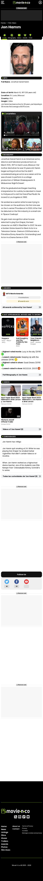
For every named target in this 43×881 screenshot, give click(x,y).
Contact (15, 829)
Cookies (25, 831)
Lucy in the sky (28, 352)
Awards (4, 844)
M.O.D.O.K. (27, 368)
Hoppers (5, 338)
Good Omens (29, 363)
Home (3, 23)
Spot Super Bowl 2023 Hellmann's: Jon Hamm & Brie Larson (32, 399)
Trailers (4, 841)
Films (3, 835)
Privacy (24, 828)
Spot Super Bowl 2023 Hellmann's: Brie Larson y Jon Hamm (11, 399)
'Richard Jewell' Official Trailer (7, 421)
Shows (4, 838)
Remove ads (22, 8)
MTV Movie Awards (14, 293)
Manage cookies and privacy (32, 833)
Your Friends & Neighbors (36, 339)
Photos (4, 847)
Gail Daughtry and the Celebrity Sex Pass (22, 341)
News (3, 829)
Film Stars (12, 23)
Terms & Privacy (27, 826)
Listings (4, 832)
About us (16, 826)
